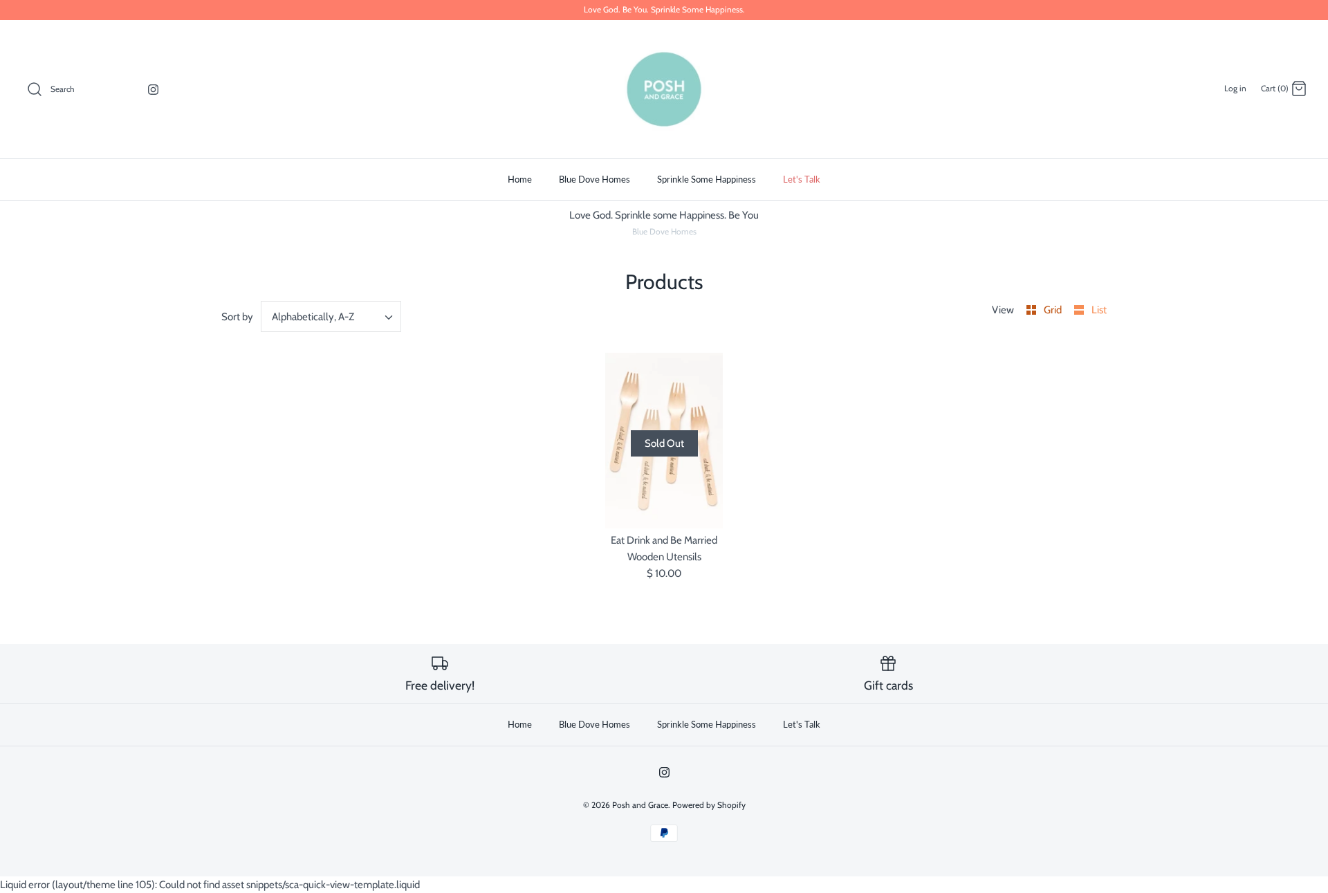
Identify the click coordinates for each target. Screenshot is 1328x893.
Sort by (237, 317)
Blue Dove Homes (594, 179)
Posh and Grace (640, 805)
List (1099, 310)
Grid (1054, 310)
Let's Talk (801, 179)
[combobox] (331, 316)
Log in (1235, 88)
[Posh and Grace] (664, 89)
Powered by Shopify (709, 805)
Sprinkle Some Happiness (706, 179)
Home (520, 179)
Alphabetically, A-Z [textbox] (313, 317)
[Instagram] (153, 89)
